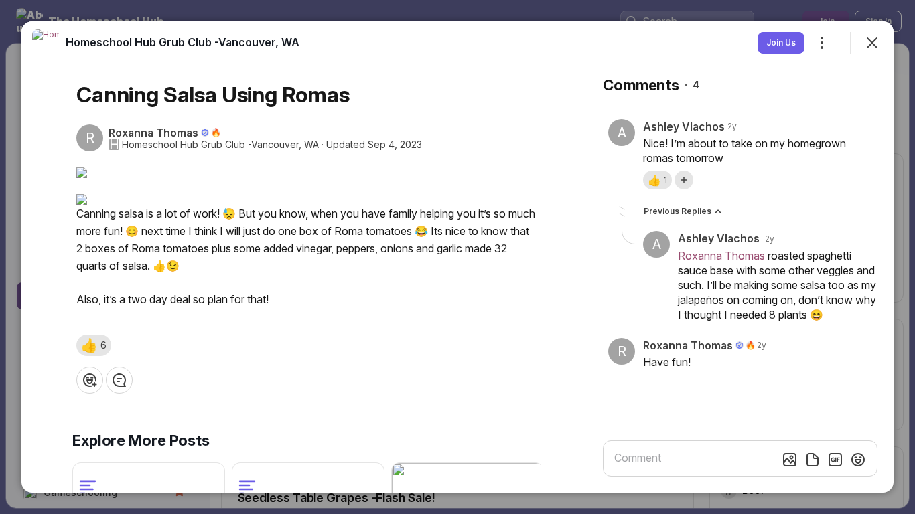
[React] (89, 380)
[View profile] (45, 42)
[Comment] (119, 380)
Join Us (781, 42)
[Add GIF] (835, 459)
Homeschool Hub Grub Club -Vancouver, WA (220, 144)
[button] (93, 345)
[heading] (182, 42)
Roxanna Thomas (721, 255)
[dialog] (457, 257)
